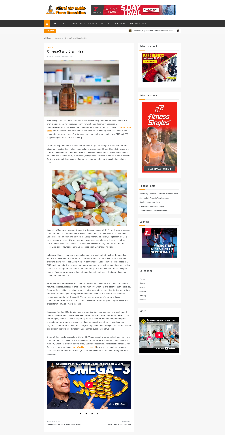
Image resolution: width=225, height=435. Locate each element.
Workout (142, 300)
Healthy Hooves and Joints (149, 202)
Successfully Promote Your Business (154, 198)
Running (142, 296)
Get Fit (104, 24)
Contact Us (119, 24)
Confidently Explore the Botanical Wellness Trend (145, 31)
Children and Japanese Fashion (151, 206)
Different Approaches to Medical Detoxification (65, 424)
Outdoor (142, 291)
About (64, 24)
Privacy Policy (137, 24)
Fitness (142, 279)
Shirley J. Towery (54, 56)
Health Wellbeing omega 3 (84, 347)
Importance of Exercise (83, 24)
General (50, 47)
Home (54, 24)
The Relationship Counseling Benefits (154, 210)
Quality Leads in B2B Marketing (119, 424)
